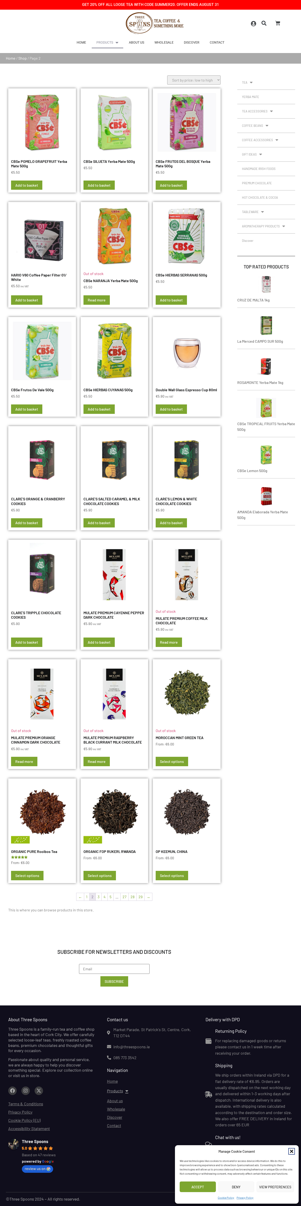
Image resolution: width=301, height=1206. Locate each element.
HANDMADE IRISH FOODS (259, 169)
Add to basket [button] (26, 185)
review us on (35, 1168)
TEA (244, 82)
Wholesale (164, 43)
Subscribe (114, 981)
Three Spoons (35, 1141)
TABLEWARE (250, 212)
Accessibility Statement (29, 1128)
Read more (97, 300)
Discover (191, 43)
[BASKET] (277, 23)
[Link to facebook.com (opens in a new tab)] (12, 1091)
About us (136, 43)
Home (81, 43)
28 (133, 896)
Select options (172, 761)
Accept (197, 1187)
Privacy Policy (245, 1197)
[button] (291, 1151)
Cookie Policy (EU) (24, 1120)
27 (125, 896)
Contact (217, 43)
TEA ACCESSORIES (255, 111)
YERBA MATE (250, 97)
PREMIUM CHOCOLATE (257, 183)
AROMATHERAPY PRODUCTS (261, 226)
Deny (236, 1187)
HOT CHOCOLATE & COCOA (260, 197)
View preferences (275, 1187)
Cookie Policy (226, 1197)
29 (141, 896)
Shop (22, 58)
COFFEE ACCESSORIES (257, 140)
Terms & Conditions (25, 1103)
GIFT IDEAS (249, 154)
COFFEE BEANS (252, 126)
